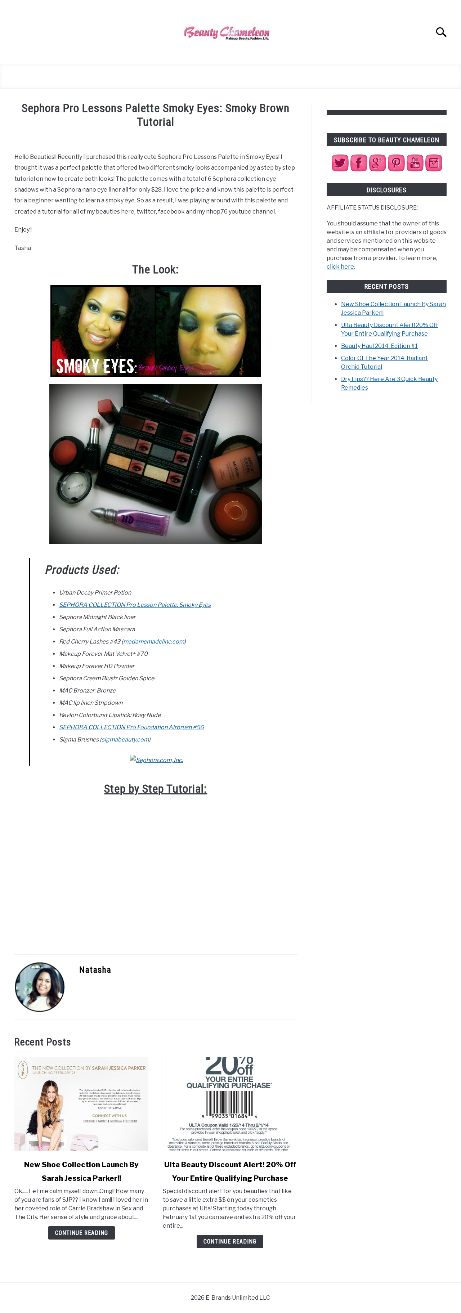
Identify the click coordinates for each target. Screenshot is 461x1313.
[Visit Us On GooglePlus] (377, 170)
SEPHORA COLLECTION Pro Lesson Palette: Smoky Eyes (135, 604)
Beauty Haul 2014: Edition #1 (379, 345)
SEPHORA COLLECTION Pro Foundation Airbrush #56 (131, 727)
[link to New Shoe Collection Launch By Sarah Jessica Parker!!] (81, 1104)
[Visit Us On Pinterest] (396, 170)
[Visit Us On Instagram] (433, 170)
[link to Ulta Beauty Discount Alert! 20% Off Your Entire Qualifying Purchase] (230, 1104)
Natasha (95, 970)
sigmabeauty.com (125, 739)
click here (340, 266)
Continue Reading (81, 1232)
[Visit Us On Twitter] (340, 170)
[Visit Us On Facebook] (358, 170)
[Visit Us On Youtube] (415, 170)
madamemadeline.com (153, 641)
